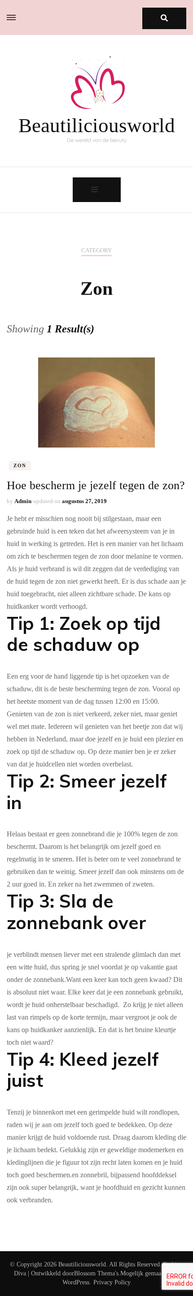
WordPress (75, 1282)
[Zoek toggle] (164, 18)
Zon (19, 465)
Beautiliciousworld (96, 125)
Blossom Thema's (96, 1273)
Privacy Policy (112, 1282)
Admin (22, 501)
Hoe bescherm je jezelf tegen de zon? (96, 485)
